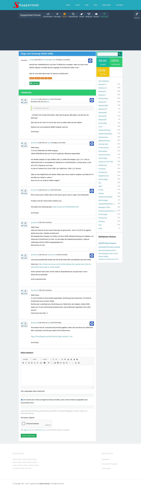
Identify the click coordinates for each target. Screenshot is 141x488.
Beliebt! (64, 16)
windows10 (102, 247)
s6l (42, 78)
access (115, 253)
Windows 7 (102, 95)
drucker (100, 256)
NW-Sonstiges (103, 200)
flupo (48, 99)
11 (118, 259)
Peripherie (102, 169)
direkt (29, 468)
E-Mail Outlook (103, 148)
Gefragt (31, 59)
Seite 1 (20, 459)
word (108, 250)
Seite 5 (15, 462)
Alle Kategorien (103, 81)
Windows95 (102, 120)
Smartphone (102, 172)
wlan (111, 253)
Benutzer (96, 16)
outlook (117, 247)
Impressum (106, 459)
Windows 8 (102, 91)
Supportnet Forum (30, 15)
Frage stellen (104, 16)
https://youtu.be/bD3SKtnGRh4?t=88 (65, 207)
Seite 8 (30, 462)
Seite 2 (25, 459)
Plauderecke (102, 218)
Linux (100, 127)
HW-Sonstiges (103, 179)
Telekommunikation (105, 197)
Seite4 (35, 459)
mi (46, 78)
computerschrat (51, 254)
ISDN (100, 186)
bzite (50, 78)
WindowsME (102, 113)
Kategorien (88, 16)
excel (101, 243)
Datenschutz (106, 468)
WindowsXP (102, 102)
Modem (101, 193)
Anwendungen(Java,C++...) (107, 211)
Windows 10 (102, 88)
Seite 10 (15, 465)
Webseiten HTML (104, 207)
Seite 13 (32, 465)
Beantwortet (34, 99)
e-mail (115, 259)
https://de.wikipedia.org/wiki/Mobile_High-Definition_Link (51, 336)
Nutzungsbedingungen (110, 464)
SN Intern (101, 221)
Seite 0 (15, 459)
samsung (37, 78)
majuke (54, 59)
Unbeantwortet (73, 16)
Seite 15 (17, 468)
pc (109, 253)
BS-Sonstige (102, 123)
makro (111, 247)
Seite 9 (35, 462)
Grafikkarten (102, 165)
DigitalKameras (103, 176)
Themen (81, 16)
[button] (27, 359)
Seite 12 (26, 465)
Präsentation (102, 151)
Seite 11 (21, 465)
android (113, 250)
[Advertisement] (70, 33)
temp (100, 228)
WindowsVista (103, 98)
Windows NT (102, 109)
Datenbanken (103, 137)
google (105, 253)
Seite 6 (20, 462)
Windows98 (102, 116)
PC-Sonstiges (102, 214)
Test (99, 225)
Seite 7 (25, 462)
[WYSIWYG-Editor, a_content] (57, 375)
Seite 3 (30, 459)
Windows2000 (103, 105)
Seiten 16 (23, 468)
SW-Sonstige (45, 59)
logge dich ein (27, 430)
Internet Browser (104, 155)
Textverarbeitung (104, 130)
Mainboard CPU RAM (105, 162)
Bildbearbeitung (104, 141)
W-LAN (100, 190)
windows (112, 243)
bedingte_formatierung (105, 259)
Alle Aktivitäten (48, 16)
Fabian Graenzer (44, 484)
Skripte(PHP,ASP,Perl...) (106, 204)
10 (108, 247)
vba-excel (102, 250)
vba (106, 243)
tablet (31, 78)
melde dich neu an (40, 430)
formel (100, 253)
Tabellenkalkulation (105, 134)
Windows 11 (102, 84)
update (106, 256)
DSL (99, 183)
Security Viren (103, 144)
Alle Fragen (57, 16)
